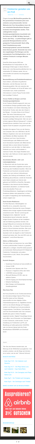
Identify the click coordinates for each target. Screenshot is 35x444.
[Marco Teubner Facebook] (17, 442)
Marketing (10, 14)
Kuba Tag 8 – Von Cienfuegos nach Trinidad (17, 381)
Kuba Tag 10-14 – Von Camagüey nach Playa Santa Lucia (17, 373)
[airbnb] (17, 417)
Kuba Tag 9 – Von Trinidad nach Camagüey (17, 378)
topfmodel (21, 14)
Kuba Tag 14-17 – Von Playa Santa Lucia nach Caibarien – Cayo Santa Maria (16, 368)
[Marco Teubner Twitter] (19, 442)
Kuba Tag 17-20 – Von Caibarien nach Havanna (15, 362)
